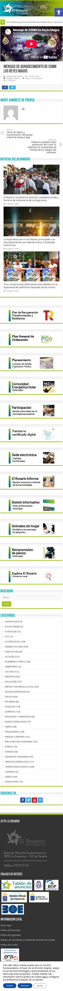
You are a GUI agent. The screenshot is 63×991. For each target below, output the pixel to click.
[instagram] (40, 800)
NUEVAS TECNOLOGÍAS (16, 721)
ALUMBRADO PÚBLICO (15, 661)
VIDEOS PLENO (12, 782)
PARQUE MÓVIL (12, 731)
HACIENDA (10, 701)
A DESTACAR (10, 631)
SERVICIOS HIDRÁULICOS (17, 762)
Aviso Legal (6, 925)
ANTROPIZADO (12, 621)
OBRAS (8, 726)
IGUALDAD (10, 706)
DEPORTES (10, 676)
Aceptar (9, 986)
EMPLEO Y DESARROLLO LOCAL (19, 686)
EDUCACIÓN (11, 681)
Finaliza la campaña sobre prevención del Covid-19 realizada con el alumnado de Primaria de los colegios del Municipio (42, 146)
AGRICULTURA (11, 651)
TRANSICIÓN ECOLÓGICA (17, 767)
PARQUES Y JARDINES (15, 737)
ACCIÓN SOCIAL (12, 641)
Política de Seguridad (10, 935)
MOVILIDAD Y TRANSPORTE (18, 716)
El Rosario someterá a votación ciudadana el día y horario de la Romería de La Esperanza (31, 199)
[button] (59, 12)
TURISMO (9, 772)
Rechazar (25, 986)
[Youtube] (34, 800)
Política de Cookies (9, 945)
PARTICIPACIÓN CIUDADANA (18, 742)
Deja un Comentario (34, 78)
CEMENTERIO (11, 666)
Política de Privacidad (10, 930)
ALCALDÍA (9, 656)
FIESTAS (9, 78)
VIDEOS (16, 78)
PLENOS (8, 747)
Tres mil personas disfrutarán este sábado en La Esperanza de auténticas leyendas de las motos (30, 286)
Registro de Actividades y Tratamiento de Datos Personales (28, 940)
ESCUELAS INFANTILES (15, 691)
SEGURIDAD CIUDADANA (16, 757)
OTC (7, 636)
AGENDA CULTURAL (14, 646)
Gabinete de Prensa (14, 76)
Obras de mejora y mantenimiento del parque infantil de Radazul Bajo (20, 134)
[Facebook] (22, 800)
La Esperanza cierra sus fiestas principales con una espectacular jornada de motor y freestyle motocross (29, 242)
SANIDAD (9, 752)
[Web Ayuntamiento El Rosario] (31, 8)
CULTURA (9, 671)
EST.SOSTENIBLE (12, 626)
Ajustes (40, 986)
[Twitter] (28, 800)
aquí (44, 977)
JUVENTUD (10, 711)
